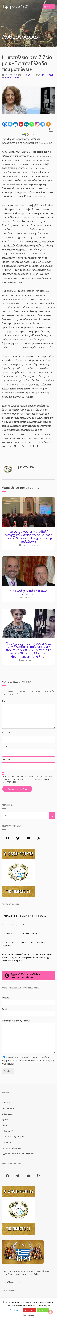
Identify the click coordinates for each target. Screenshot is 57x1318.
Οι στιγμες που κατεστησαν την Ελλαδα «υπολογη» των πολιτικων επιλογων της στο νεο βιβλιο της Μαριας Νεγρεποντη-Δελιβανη (28, 650)
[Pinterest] (21, 124)
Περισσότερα (28, 1314)
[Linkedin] (15, 124)
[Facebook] (4, 124)
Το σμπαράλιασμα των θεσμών (16, 924)
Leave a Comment (12, 77)
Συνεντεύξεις (9, 1130)
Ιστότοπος (7, 759)
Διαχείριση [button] (15, 1310)
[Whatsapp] (31, 124)
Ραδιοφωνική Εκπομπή (14, 1136)
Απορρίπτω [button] (29, 1310)
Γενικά (30, 75)
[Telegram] (42, 124)
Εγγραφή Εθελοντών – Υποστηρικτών (18, 1153)
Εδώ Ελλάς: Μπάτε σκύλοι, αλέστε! (28, 592)
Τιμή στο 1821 (15, 7)
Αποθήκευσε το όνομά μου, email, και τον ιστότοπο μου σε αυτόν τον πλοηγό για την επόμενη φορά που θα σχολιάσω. (28, 779)
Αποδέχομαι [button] (43, 1310)
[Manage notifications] (50, 1312)
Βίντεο (5, 1125)
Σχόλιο (6, 701)
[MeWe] (26, 124)
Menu (50, 6)
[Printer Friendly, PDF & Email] (28, 135)
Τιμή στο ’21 (7, 1102)
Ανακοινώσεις (8, 1108)
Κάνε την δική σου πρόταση (16, 1020)
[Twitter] (10, 124)
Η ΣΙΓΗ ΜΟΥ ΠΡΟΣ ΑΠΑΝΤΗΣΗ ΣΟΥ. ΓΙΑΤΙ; (19, 933)
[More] (48, 124)
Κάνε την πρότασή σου (12, 1148)
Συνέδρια (8, 1142)
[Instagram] (37, 124)
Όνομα (6, 733)
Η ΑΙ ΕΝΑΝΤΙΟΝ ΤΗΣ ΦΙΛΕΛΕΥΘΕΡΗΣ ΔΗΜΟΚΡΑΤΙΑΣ (24, 916)
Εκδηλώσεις (7, 1113)
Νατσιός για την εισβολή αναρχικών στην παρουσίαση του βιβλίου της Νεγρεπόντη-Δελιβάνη (28, 536)
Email (5, 746)
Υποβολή (8, 1070)
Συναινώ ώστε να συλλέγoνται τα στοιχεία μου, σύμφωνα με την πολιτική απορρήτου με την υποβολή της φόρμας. (28, 1060)
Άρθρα (5, 1119)
